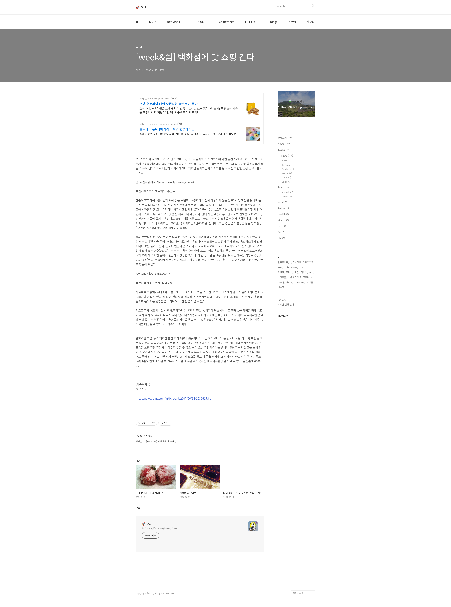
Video (283, 220)
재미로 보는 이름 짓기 (303, 565)
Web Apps (173, 21)
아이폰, (310, 282)
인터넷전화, (296, 262)
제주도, (294, 267)
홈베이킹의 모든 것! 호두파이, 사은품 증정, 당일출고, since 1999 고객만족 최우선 (187, 134)
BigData (287, 164)
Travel (284, 187)
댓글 (138, 508)
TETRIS (296, 553)
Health (284, 214)
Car (281, 232)
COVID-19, (300, 282)
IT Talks (250, 21)
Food (282, 202)
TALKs (284, 149)
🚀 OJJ (141, 7)
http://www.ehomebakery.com (158, 123)
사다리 (311, 21)
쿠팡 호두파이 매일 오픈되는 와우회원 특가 (168, 104)
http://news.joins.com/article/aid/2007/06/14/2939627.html (175, 398)
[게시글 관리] (153, 422)
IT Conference (224, 21)
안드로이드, (283, 262)
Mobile (287, 173)
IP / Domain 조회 (301, 570)
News (292, 21)
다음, (287, 267)
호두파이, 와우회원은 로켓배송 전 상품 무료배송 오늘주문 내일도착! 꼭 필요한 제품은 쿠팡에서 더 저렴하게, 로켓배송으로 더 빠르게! (188, 110)
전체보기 (285, 137)
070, (311, 272)
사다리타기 (298, 542)
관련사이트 (298, 593)
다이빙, (304, 272)
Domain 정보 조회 (302, 576)
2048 (295, 559)
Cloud (286, 177)
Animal (283, 208)
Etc (281, 238)
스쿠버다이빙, (295, 277)
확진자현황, (308, 262)
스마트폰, (282, 277)
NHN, (280, 267)
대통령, (281, 287)
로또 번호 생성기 (301, 548)
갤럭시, (289, 272)
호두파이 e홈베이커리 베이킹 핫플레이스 (167, 129)
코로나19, (308, 277)
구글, (297, 272)
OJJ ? (152, 21)
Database (288, 169)
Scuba (287, 196)
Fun (282, 226)
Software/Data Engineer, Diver (160, 528)
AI (284, 160)
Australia (288, 192)
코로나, (302, 267)
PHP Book (198, 21)
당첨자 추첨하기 (301, 582)
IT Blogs (272, 21)
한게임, (281, 272)
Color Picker (299, 587)
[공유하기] (149, 422)
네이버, (289, 282)
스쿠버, (281, 282)
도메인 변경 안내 (286, 304)
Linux (286, 181)
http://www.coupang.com (154, 98)
